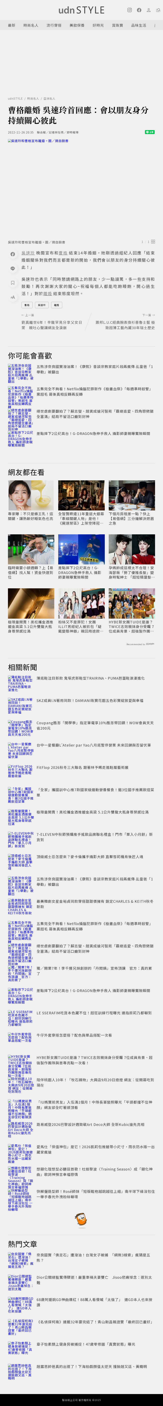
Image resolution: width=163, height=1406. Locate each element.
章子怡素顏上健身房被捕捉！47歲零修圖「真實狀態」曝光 (86, 1344)
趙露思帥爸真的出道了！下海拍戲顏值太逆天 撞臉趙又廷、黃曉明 (92, 1366)
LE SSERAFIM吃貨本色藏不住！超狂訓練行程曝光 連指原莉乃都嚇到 (94, 1012)
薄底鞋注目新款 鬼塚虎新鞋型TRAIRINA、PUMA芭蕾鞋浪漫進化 (91, 678)
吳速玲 (42, 305)
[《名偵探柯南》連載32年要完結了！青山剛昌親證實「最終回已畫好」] (21, 1328)
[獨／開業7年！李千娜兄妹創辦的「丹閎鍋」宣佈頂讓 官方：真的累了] (21, 974)
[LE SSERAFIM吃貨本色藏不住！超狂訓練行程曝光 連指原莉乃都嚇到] (21, 1019)
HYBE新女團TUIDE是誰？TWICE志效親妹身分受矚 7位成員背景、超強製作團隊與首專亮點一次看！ (131, 627)
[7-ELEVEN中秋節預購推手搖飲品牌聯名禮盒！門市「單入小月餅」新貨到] (21, 840)
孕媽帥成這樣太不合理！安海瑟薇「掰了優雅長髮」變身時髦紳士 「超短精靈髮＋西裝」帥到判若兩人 (132, 572)
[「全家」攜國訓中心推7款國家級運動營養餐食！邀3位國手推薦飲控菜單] (21, 796)
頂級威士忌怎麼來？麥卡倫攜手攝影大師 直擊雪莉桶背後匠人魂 (90, 856)
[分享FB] (12, 254)
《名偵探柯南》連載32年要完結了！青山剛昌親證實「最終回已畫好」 (95, 1321)
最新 (12, 25)
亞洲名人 (49, 98)
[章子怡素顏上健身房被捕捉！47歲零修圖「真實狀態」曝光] (21, 1350)
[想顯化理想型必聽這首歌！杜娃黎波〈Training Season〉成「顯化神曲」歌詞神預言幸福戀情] (21, 1175)
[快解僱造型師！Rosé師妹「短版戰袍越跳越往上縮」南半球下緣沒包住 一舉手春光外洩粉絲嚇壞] (21, 1197)
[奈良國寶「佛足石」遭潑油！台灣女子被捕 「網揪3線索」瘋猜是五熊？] (21, 1261)
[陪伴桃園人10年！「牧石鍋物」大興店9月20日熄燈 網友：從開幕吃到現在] (21, 1086)
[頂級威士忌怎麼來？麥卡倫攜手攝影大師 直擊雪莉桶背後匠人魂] (21, 862)
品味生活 (138, 25)
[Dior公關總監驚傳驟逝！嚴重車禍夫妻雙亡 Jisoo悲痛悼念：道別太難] (21, 1283)
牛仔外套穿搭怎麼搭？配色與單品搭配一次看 (74, 1035)
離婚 (56, 305)
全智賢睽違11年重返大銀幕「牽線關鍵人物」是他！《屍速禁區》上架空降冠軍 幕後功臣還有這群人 (81, 518)
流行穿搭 (54, 25)
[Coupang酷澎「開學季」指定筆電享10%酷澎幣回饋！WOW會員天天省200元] (21, 729)
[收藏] (12, 282)
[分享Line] (12, 268)
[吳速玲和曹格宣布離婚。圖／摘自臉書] (81, 188)
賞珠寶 (117, 25)
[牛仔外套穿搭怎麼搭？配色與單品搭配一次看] (21, 1041)
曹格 (27, 305)
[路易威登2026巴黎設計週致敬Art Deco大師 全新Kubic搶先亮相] (21, 1130)
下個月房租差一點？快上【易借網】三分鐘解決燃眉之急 (131, 518)
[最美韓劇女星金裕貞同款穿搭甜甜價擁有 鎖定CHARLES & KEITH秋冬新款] (21, 907)
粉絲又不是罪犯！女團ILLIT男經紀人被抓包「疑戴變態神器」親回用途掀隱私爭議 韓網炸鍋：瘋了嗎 (81, 627)
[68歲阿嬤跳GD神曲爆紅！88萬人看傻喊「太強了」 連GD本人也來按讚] (21, 1305)
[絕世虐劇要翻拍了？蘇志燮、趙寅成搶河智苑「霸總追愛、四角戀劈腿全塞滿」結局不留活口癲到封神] (21, 417)
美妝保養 (77, 25)
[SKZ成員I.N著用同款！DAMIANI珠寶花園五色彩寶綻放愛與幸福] (21, 706)
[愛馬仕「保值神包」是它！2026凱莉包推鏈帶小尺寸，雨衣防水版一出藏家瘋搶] (21, 1153)
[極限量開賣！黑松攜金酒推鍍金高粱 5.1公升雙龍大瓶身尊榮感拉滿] (21, 818)
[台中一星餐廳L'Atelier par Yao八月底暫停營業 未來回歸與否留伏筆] (21, 751)
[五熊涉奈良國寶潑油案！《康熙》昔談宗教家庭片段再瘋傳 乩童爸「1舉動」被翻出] (21, 372)
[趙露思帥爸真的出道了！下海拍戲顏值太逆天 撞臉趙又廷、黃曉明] (21, 1372)
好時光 (98, 25)
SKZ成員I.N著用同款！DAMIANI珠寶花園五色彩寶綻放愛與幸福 (90, 700)
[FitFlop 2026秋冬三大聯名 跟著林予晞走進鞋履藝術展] (21, 773)
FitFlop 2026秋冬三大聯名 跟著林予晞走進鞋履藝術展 (83, 767)
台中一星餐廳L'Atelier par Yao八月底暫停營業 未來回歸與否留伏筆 (94, 745)
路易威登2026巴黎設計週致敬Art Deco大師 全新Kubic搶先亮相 (91, 1124)
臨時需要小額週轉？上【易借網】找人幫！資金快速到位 (30, 572)
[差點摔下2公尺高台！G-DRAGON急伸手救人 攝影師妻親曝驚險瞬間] (21, 439)
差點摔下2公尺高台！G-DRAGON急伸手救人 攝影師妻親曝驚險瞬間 (93, 433)
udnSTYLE (15, 98)
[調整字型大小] (12, 297)
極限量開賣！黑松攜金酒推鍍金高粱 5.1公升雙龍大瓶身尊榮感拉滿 (30, 627)
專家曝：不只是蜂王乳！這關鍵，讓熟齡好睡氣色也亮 (30, 516)
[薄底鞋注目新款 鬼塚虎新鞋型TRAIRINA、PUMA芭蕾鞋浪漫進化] (21, 684)
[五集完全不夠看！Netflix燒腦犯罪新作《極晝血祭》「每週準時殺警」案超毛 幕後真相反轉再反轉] (21, 395)
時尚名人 (31, 25)
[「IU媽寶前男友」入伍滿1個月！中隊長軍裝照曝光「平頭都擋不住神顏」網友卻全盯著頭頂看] (21, 1108)
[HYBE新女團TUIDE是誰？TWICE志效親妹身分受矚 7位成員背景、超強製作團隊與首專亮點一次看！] (21, 1063)
